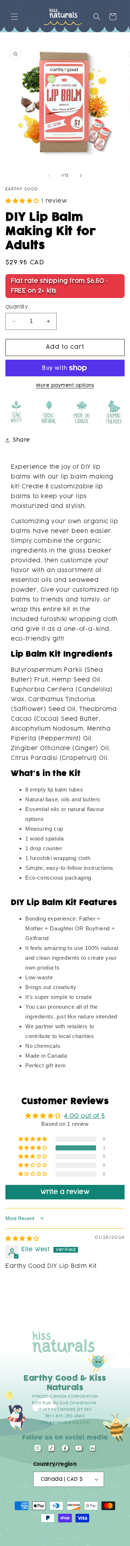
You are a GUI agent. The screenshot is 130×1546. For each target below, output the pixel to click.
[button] (14, 17)
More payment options (65, 385)
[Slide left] (49, 175)
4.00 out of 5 (84, 1116)
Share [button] (21, 440)
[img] (22, 1238)
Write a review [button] (64, 1192)
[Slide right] (81, 175)
